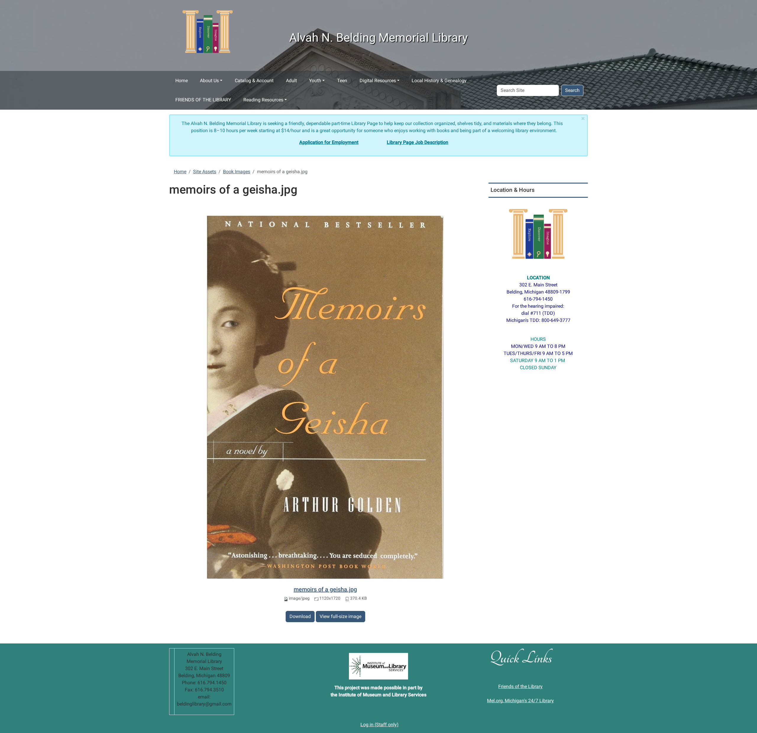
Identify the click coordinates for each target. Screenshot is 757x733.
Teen (342, 80)
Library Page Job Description (417, 142)
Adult (291, 80)
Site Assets (204, 171)
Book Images (236, 171)
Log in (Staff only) (379, 724)
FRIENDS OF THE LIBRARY (203, 100)
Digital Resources (378, 80)
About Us (209, 80)
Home (181, 80)
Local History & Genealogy (439, 80)
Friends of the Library (520, 686)
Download (300, 616)
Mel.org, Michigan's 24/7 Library (520, 700)
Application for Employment (328, 142)
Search (572, 90)
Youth (315, 80)
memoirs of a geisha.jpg (325, 589)
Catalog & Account (254, 80)
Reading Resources (263, 100)
